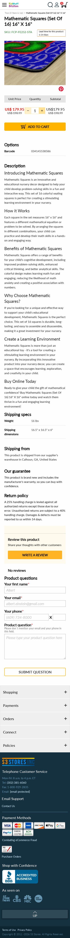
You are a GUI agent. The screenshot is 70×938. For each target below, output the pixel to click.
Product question (17, 625)
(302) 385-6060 (16, 782)
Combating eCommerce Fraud (19, 840)
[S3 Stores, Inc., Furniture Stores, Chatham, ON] (20, 876)
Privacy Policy (25, 929)
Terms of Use (9, 929)
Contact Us (8, 806)
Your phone (13, 611)
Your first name (16, 584)
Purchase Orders (11, 856)
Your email (12, 597)
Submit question (35, 672)
